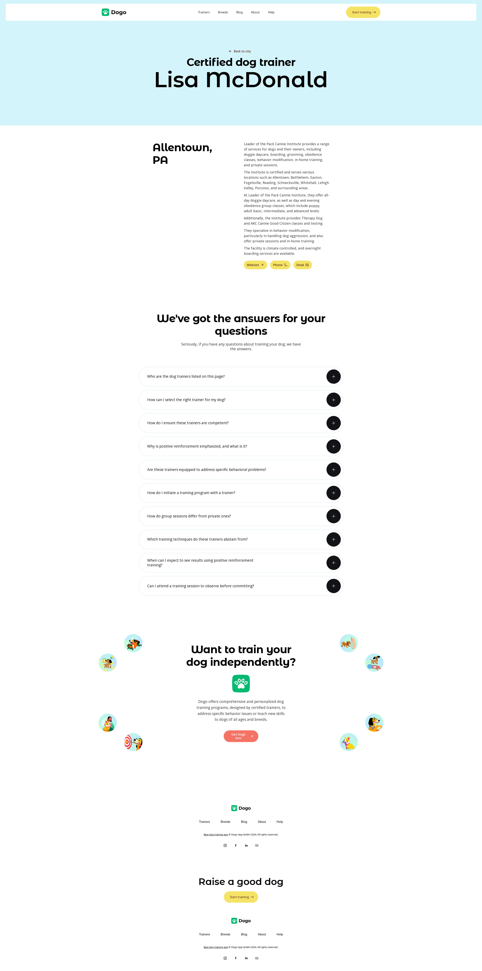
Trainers (204, 12)
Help (271, 12)
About (255, 12)
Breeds (223, 12)
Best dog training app (216, 834)
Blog (239, 12)
